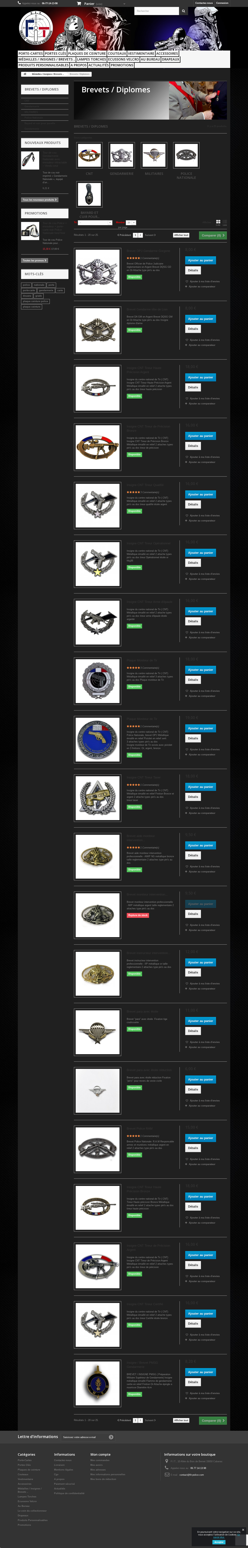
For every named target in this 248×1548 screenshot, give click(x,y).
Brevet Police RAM (140, 1128)
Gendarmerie (32, 106)
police (26, 285)
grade (38, 295)
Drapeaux (170, 59)
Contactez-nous (204, 3)
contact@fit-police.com (192, 1474)
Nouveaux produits (43, 142)
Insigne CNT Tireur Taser (144, 777)
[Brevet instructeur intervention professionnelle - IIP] (97, 974)
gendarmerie (46, 290)
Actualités (99, 65)
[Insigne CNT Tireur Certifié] (97, 1325)
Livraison (59, 1465)
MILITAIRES (31, 112)
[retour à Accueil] (24, 74)
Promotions (122, 65)
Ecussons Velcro (123, 59)
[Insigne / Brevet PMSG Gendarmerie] (97, 1383)
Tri (75, 222)
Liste (225, 225)
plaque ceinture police (35, 301)
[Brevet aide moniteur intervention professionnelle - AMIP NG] (97, 857)
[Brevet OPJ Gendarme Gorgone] (97, 272)
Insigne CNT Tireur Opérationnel (148, 543)
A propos (79, 65)
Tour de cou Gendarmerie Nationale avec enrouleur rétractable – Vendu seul (55, 159)
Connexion (222, 3)
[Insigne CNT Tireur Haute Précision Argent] (97, 389)
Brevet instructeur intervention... (148, 953)
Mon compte (100, 1454)
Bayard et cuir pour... (89, 214)
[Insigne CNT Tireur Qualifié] (97, 506)
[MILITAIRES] (154, 155)
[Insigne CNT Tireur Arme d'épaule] (97, 623)
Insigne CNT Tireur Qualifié (145, 485)
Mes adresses (98, 1469)
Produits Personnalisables (44, 65)
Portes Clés (55, 53)
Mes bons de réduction (103, 1479)
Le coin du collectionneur (32, 1510)
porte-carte (29, 290)
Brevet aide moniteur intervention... (141, 838)
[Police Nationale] (186, 155)
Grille (218, 225)
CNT (27, 100)
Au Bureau (150, 59)
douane (27, 295)
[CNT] (89, 155)
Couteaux (117, 53)
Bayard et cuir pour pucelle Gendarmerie (40, 126)
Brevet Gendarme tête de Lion (147, 309)
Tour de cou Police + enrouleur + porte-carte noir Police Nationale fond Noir (55, 228)
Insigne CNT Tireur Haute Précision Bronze (144, 1189)
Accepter (218, 1542)
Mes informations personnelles (107, 1474)
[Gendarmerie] (122, 155)
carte (60, 290)
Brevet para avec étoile (142, 1011)
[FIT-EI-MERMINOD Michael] (51, 28)
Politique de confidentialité (69, 1493)
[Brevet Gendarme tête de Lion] (97, 330)
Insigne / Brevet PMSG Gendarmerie (142, 1365)
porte (51, 285)
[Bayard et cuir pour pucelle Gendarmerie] (89, 194)
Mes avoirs (96, 1465)
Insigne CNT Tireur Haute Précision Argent (144, 370)
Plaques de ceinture (87, 53)
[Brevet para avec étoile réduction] (97, 1091)
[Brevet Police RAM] (97, 1149)
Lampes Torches (91, 59)
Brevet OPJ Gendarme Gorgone (148, 251)
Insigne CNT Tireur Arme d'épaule (149, 602)
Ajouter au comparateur (202, 286)
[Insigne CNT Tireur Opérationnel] (97, 564)
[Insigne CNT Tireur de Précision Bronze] (97, 447)
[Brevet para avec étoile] (97, 1032)
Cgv (56, 1474)
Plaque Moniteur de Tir (142, 660)
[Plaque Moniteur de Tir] (97, 681)
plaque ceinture (31, 306)
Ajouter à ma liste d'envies (204, 281)
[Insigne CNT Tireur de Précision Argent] (97, 1266)
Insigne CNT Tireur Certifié (145, 1304)
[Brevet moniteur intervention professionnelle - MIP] (97, 915)
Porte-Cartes (31, 53)
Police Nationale (34, 117)
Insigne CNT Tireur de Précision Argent (148, 1248)
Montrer (120, 222)
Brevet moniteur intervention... (147, 894)
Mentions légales (63, 1469)
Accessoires (167, 53)
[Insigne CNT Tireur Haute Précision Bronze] (97, 1208)
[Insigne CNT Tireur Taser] (97, 798)
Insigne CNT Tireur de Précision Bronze (148, 428)
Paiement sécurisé (64, 1484)
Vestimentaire (141, 53)
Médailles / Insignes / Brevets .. (47, 59)
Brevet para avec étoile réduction (149, 1070)
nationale (39, 285)
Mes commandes (99, 1460)
